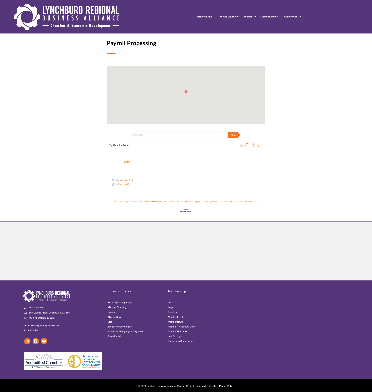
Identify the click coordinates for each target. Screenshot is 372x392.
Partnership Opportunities (181, 341)
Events (248, 17)
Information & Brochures (233, 202)
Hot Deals (162, 202)
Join (170, 302)
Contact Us (217, 202)
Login (171, 307)
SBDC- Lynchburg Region (120, 302)
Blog (110, 322)
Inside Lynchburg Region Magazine (125, 331)
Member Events (176, 317)
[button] (186, 92)
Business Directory (120, 202)
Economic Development (120, 326)
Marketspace (195, 202)
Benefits (172, 312)
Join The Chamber (251, 202)
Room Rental (114, 336)
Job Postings (207, 202)
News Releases (136, 202)
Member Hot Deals (177, 331)
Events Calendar (150, 202)
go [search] (235, 135)
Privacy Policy (226, 386)
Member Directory (117, 307)
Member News (175, 322)
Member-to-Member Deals (182, 326)
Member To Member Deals (178, 202)
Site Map (212, 386)
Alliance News (115, 317)
